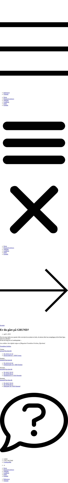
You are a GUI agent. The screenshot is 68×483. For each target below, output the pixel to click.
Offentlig (6, 100)
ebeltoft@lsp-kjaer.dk (6, 360)
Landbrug (6, 102)
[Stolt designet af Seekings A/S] (4, 465)
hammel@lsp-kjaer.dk (6, 380)
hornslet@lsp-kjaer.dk (6, 369)
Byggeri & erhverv (9, 99)
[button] (34, 176)
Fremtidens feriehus (5, 346)
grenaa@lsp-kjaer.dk (6, 351)
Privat (5, 97)
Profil (5, 103)
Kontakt (6, 105)
